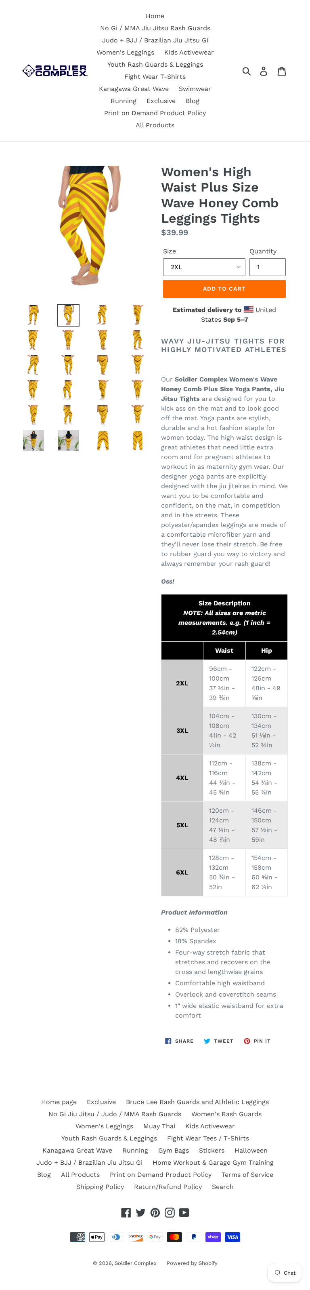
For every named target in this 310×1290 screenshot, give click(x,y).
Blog (192, 101)
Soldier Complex (136, 1263)
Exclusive (161, 101)
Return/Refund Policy (168, 1187)
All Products (155, 125)
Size (169, 251)
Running (123, 101)
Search (223, 1187)
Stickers (211, 1150)
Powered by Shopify (192, 1263)
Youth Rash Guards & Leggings (155, 64)
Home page (59, 1102)
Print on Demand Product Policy (155, 113)
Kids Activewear (189, 52)
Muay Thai (159, 1126)
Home (155, 16)
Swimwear (195, 89)
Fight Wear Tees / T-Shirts (208, 1138)
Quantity (262, 251)
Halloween (251, 1150)
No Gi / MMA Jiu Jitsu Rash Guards (155, 28)
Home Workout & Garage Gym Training (213, 1162)
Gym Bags (173, 1150)
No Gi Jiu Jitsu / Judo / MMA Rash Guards (114, 1114)
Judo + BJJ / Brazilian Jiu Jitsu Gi (155, 40)
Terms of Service (247, 1174)
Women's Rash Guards (226, 1114)
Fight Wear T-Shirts (155, 76)
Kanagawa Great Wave (134, 89)
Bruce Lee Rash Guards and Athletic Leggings (197, 1102)
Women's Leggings (125, 52)
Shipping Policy (100, 1187)
